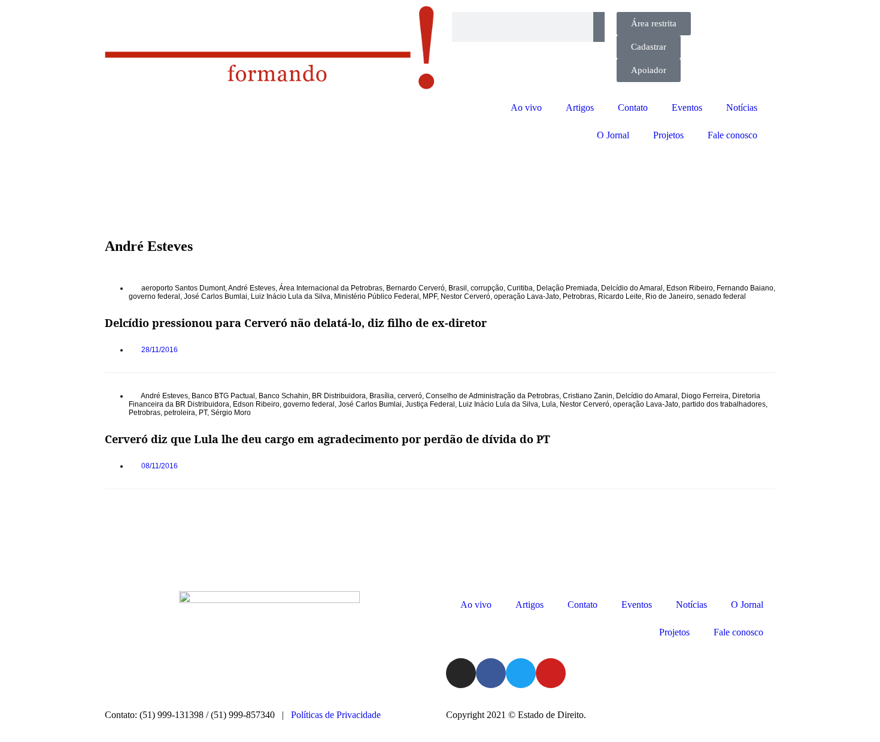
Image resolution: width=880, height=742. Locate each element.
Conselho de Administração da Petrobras (492, 396)
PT (203, 412)
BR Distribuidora (339, 396)
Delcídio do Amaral (632, 288)
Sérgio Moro (231, 412)
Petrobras (578, 296)
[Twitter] (521, 673)
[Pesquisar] (599, 27)
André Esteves (251, 288)
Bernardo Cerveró (415, 288)
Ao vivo (526, 107)
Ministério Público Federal (376, 296)
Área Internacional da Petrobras (331, 288)
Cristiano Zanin (587, 396)
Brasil (457, 288)
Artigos (580, 107)
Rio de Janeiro (669, 296)
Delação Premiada (566, 288)
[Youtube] (551, 673)
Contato (633, 107)
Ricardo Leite (620, 296)
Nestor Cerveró (465, 296)
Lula (549, 404)
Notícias (741, 107)
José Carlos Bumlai (215, 296)
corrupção (487, 288)
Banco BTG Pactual (223, 396)
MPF (430, 296)
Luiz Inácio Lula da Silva (290, 296)
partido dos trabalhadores (724, 404)
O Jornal (613, 135)
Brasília (381, 396)
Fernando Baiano (745, 288)
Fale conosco (732, 135)
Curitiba (520, 288)
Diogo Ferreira (705, 396)
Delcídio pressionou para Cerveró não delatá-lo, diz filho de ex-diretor (296, 323)
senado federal (721, 296)
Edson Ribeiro (689, 288)
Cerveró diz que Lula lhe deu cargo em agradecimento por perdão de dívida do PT (327, 439)
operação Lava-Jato (526, 296)
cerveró (409, 396)
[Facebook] (491, 673)
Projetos (668, 135)
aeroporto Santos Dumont (183, 288)
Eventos (687, 107)
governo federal (154, 296)
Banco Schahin (283, 396)
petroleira (179, 412)
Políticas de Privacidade (336, 715)
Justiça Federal (430, 404)
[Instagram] (461, 673)
